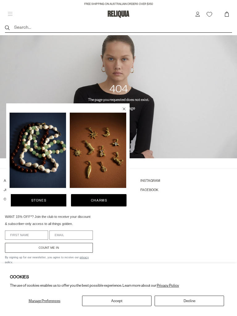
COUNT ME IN (49, 247)
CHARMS (99, 200)
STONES (38, 200)
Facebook (149, 189)
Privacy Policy (168, 285)
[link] (38, 150)
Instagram (150, 180)
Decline (189, 300)
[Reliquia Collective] (118, 14)
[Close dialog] (124, 109)
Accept (117, 300)
